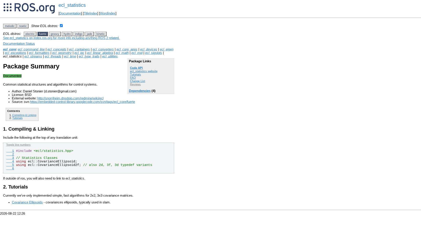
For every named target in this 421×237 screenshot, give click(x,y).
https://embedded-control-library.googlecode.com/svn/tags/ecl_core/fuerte (82, 102)
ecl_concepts (56, 49)
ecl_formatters (39, 53)
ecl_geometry (62, 53)
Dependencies (140, 91)
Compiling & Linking (24, 115)
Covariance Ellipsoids (27, 202)
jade (89, 34)
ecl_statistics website (143, 71)
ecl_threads (53, 56)
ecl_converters (103, 49)
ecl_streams (33, 56)
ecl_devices (148, 49)
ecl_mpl (137, 53)
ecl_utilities (110, 56)
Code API (136, 68)
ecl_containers (79, 49)
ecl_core (9, 49)
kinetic (100, 34)
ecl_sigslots (153, 53)
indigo (78, 34)
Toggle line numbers (18, 144)
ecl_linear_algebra (100, 53)
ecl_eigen (166, 49)
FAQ (133, 77)
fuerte (42, 34)
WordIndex (108, 13)
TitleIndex (90, 13)
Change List (137, 81)
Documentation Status (19, 43)
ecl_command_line (31, 49)
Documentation (70, 13)
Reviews (135, 84)
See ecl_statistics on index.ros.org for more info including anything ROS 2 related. (61, 38)
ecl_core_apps (126, 49)
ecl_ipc (79, 53)
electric (30, 34)
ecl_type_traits (89, 56)
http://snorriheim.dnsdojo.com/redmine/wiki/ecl (70, 98)
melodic (10, 26)
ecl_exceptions (15, 53)
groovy (55, 34)
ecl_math (122, 53)
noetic (23, 26)
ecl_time (70, 56)
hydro (67, 34)
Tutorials (135, 74)
